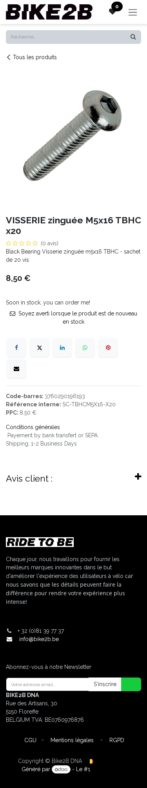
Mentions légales (72, 740)
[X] (39, 347)
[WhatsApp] (85, 347)
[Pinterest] (108, 347)
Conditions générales (33, 427)
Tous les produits (35, 57)
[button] (126, 684)
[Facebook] (16, 347)
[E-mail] (16, 368)
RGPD (116, 740)
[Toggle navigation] (132, 12)
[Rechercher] (133, 37)
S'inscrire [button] (105, 684)
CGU (30, 740)
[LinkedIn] (62, 347)
